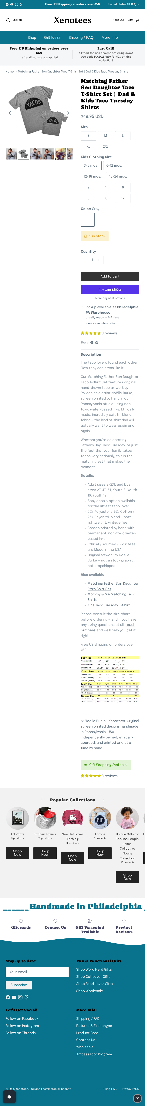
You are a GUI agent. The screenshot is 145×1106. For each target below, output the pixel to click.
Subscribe (19, 985)
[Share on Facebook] (91, 342)
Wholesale (85, 1047)
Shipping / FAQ (81, 37)
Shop (31, 37)
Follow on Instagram (22, 1026)
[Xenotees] (72, 20)
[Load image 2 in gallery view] (39, 111)
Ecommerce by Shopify (56, 1089)
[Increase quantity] (99, 260)
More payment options (110, 298)
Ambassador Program (94, 1054)
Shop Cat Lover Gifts (93, 977)
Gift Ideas (52, 37)
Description (91, 354)
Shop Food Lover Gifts (94, 984)
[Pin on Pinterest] (96, 342)
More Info (110, 37)
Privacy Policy (130, 1089)
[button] (137, 1098)
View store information (101, 323)
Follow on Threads (21, 1033)
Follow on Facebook (22, 1019)
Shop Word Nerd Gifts (94, 969)
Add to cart (110, 276)
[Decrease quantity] (84, 260)
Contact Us (85, 1040)
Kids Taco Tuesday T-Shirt (109, 605)
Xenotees (21, 1089)
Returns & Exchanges (94, 1026)
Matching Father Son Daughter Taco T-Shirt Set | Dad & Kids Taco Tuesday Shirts (73, 71)
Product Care (87, 1033)
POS (32, 1089)
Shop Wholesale (89, 991)
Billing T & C (110, 1089)
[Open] (9, 1096)
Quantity (88, 251)
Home (10, 71)
